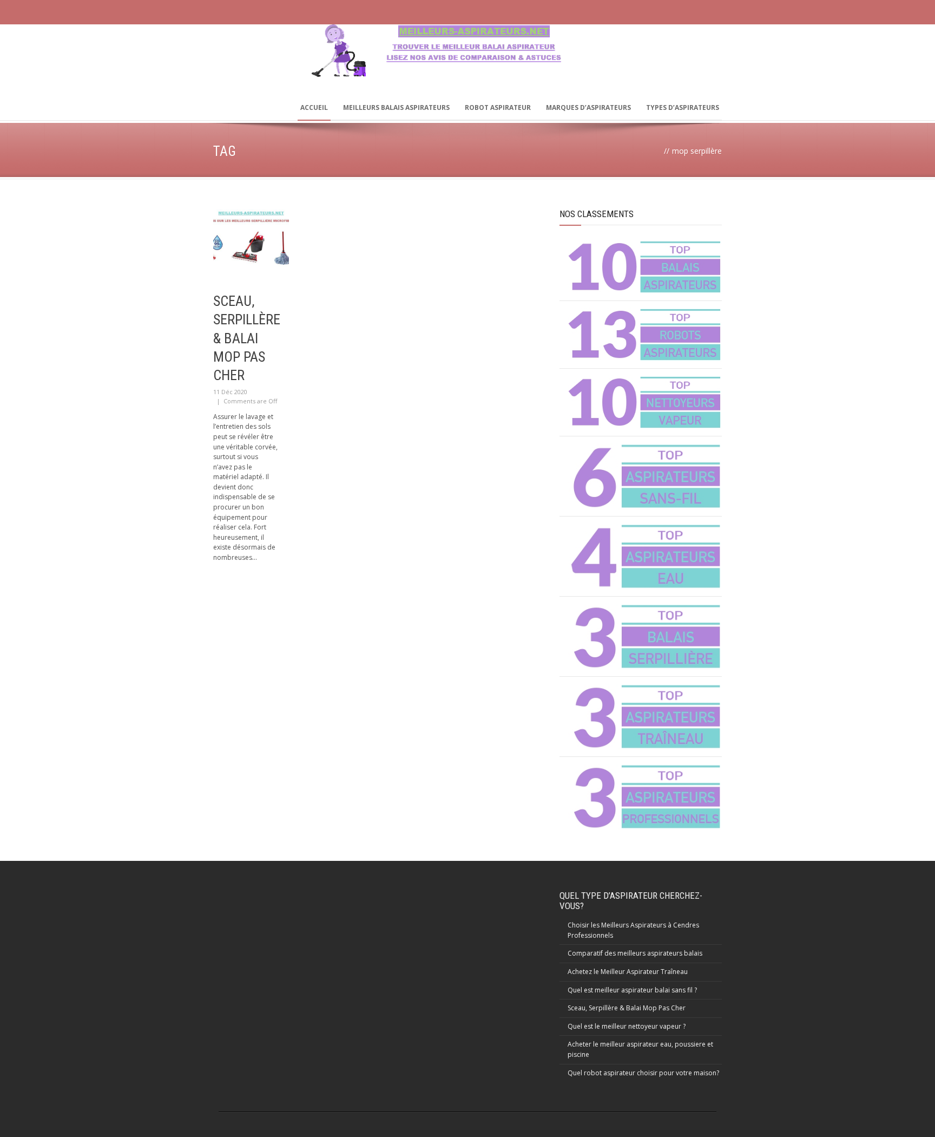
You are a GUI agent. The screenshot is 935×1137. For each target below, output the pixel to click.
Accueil (314, 107)
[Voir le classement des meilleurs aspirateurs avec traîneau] (645, 716)
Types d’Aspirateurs (682, 107)
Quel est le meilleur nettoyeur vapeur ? (627, 1026)
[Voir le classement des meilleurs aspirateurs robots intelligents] (645, 335)
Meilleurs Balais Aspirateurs (396, 107)
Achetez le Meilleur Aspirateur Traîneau (628, 971)
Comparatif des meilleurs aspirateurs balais (635, 953)
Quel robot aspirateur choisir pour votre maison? (643, 1072)
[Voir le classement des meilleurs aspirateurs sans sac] (645, 267)
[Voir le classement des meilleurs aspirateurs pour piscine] (645, 556)
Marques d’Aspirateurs (588, 107)
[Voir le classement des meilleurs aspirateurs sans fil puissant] (645, 476)
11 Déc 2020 (230, 392)
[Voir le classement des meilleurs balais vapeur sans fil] (645, 402)
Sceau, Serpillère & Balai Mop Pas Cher (246, 338)
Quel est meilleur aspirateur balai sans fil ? (632, 990)
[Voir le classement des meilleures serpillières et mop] (645, 636)
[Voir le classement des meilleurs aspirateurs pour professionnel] (645, 796)
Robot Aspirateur (498, 107)
